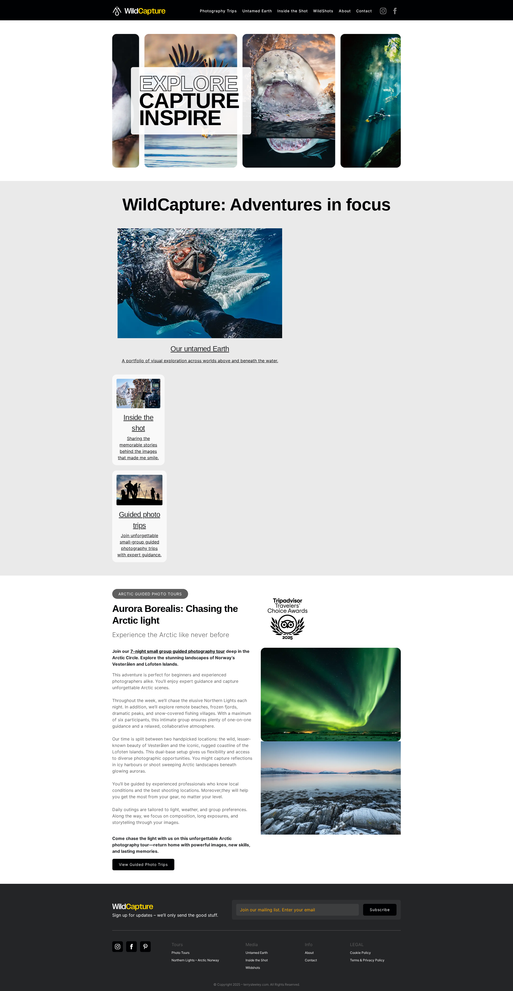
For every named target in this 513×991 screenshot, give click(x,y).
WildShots (323, 11)
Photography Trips (218, 11)
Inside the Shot (292, 11)
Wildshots (253, 968)
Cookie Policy (360, 953)
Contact (364, 11)
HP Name (237, 903)
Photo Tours (180, 953)
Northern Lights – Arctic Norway (195, 960)
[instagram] (383, 11)
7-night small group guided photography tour (177, 651)
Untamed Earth (257, 11)
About (345, 11)
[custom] (145, 946)
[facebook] (395, 11)
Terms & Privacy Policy (367, 960)
